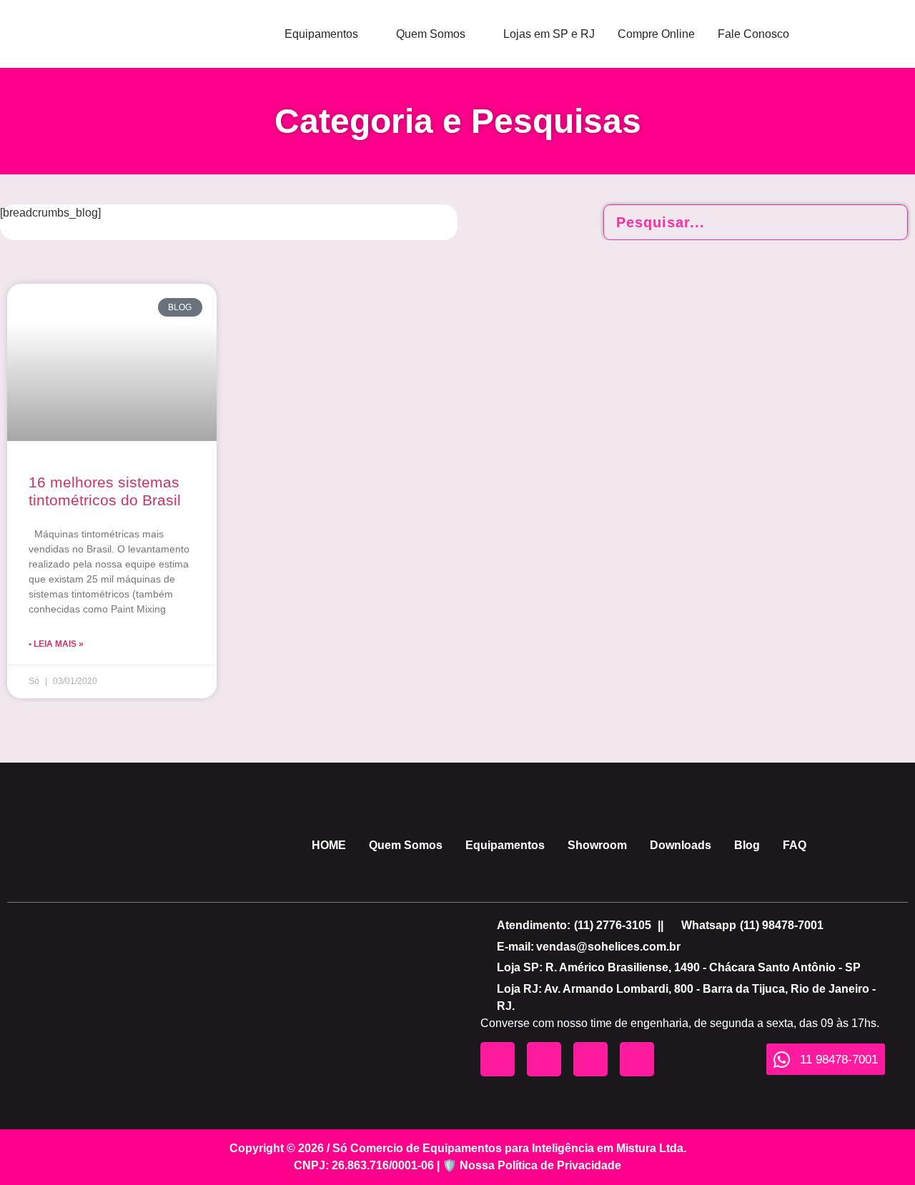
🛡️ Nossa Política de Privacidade (531, 1165)
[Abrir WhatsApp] (879, 1149)
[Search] (889, 222)
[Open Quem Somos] (474, 34)
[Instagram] (544, 1059)
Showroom (597, 845)
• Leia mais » (56, 644)
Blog (747, 845)
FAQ (794, 845)
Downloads (680, 845)
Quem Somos (405, 845)
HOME (329, 845)
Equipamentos (505, 845)
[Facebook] (590, 1059)
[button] (612, 925)
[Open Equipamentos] (367, 34)
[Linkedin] (637, 1059)
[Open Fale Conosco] (798, 34)
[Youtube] (497, 1059)
